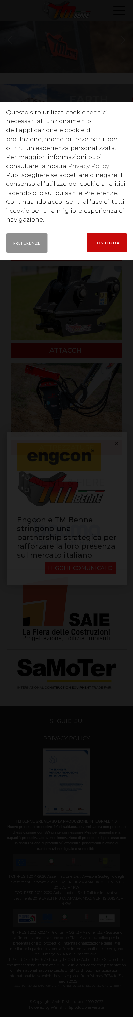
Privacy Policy (88, 165)
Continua (106, 242)
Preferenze (27, 243)
